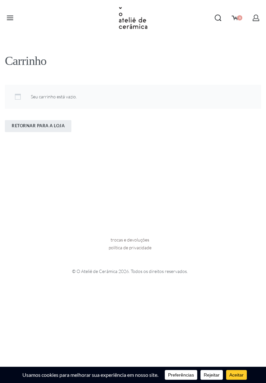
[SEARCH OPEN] (218, 17)
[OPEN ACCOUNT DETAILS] (256, 17)
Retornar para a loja (38, 125)
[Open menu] (10, 17)
